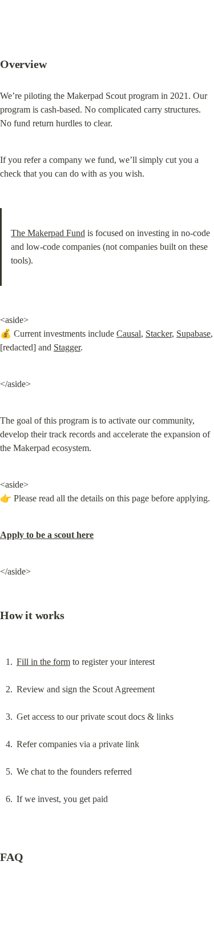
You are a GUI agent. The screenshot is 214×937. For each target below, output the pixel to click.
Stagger (67, 347)
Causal (128, 333)
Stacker (159, 333)
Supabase (193, 333)
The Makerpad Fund (48, 233)
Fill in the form (43, 662)
